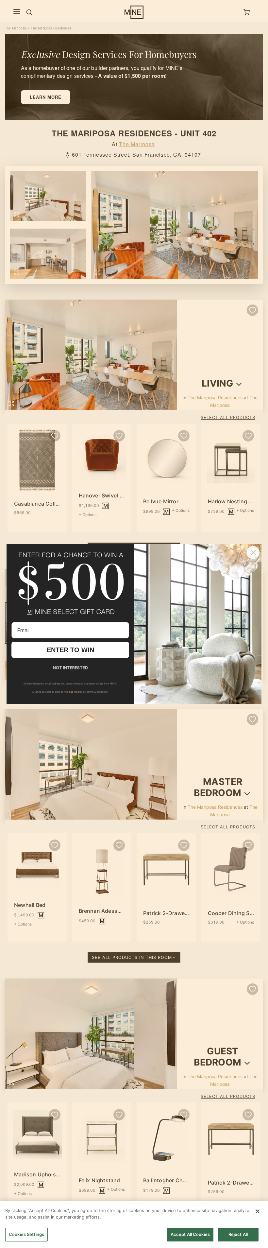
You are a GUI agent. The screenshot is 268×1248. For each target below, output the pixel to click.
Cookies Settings (26, 1234)
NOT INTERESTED (70, 667)
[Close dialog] (253, 552)
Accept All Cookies (190, 1234)
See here (74, 691)
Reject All (238, 1234)
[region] (134, 1224)
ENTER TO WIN (70, 649)
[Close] (257, 1211)
